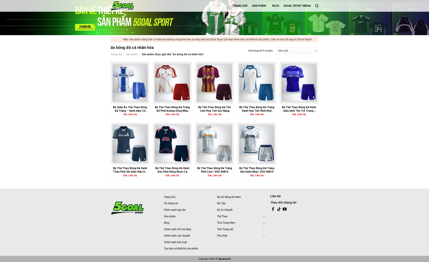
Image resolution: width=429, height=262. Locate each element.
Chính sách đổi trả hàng (177, 229)
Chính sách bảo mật (175, 242)
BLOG (275, 5)
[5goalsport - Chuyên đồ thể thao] (127, 6)
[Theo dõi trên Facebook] (273, 209)
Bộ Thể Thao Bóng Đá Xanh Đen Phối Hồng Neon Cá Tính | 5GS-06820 (172, 170)
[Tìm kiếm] (316, 5)
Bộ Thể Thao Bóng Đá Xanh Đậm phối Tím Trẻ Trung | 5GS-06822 (299, 109)
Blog (166, 222)
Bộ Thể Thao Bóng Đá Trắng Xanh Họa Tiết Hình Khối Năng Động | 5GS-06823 (256, 109)
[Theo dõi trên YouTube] (285, 209)
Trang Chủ (169, 197)
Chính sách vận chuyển (177, 235)
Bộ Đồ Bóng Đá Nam (229, 197)
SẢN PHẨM (259, 5)
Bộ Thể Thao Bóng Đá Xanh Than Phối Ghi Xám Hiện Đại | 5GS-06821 (130, 170)
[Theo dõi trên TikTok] (279, 209)
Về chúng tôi (171, 203)
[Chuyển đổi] (264, 216)
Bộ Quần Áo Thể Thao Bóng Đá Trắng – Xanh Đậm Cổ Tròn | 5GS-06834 (130, 109)
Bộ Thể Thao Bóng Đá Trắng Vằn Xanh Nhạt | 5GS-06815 (256, 170)
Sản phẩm (132, 54)
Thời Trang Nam (226, 222)
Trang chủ (116, 54)
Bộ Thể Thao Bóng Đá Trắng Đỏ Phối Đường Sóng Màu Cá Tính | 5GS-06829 (172, 109)
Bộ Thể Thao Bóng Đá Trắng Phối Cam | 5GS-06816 (214, 170)
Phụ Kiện (222, 235)
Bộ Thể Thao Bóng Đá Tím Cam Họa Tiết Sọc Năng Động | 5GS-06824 (214, 109)
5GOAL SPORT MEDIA (297, 5)
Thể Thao (222, 216)
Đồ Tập (221, 203)
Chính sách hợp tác (175, 209)
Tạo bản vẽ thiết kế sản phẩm (181, 248)
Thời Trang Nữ (225, 229)
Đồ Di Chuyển (225, 209)
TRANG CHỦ (240, 5)
